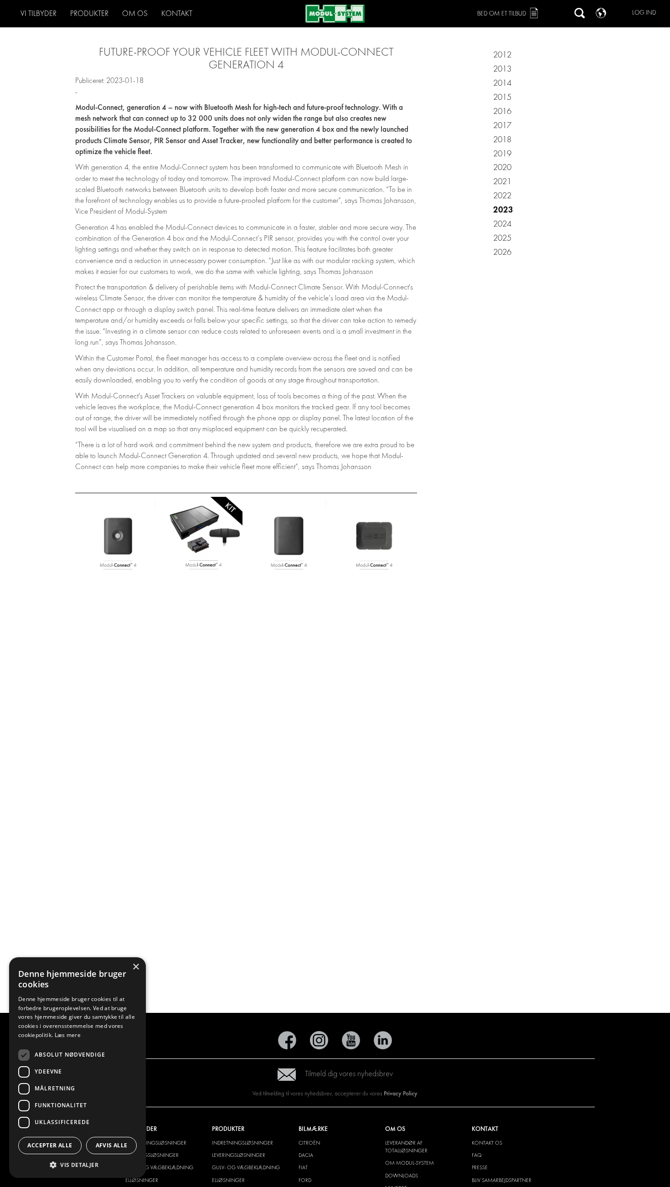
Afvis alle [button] (112, 1145)
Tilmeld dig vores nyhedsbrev (349, 1074)
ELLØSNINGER (141, 1180)
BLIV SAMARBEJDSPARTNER (501, 1180)
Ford (305, 1180)
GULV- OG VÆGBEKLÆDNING (159, 1167)
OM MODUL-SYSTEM (409, 1163)
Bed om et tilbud (501, 13)
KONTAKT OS (487, 1143)
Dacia (306, 1155)
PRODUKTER (89, 13)
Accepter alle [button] (49, 1145)
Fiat (303, 1167)
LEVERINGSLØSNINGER (152, 1155)
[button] (77, 1164)
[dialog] (77, 1067)
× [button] (135, 967)
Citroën (309, 1143)
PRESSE (480, 1167)
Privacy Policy (400, 1093)
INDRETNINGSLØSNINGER (155, 1143)
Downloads (401, 1175)
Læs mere (68, 1035)
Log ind (644, 12)
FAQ (477, 1155)
